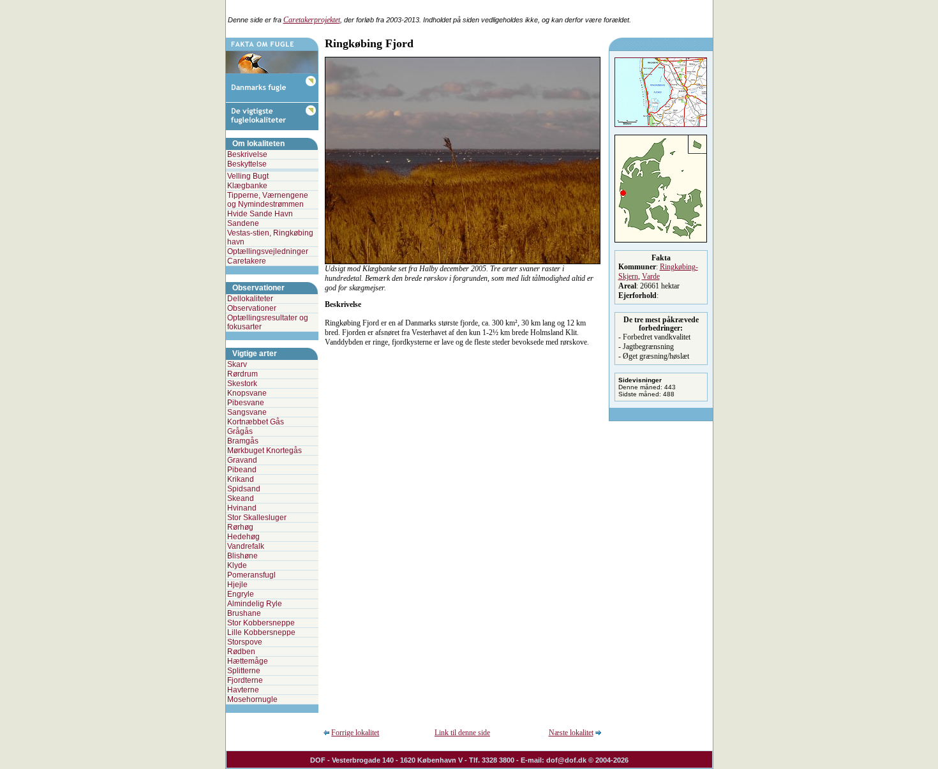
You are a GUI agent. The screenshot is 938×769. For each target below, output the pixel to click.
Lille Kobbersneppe (261, 632)
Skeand (240, 498)
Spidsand (243, 488)
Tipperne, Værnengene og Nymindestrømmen (267, 200)
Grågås (240, 431)
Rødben (241, 651)
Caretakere (246, 261)
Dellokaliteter (250, 298)
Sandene (243, 223)
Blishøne (242, 555)
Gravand (242, 460)
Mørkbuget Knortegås (264, 450)
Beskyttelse (247, 164)
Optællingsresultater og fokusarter (267, 322)
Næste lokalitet (571, 732)
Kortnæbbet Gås (255, 421)
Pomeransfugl (251, 575)
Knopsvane (247, 393)
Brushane (244, 613)
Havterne (243, 689)
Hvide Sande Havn (260, 213)
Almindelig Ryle (254, 603)
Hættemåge (247, 661)
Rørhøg (240, 527)
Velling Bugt (248, 176)
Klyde (237, 565)
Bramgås (242, 441)
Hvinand (242, 508)
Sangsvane (247, 412)
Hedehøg (243, 536)
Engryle (240, 594)
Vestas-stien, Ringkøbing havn (270, 237)
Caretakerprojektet (311, 19)
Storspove (244, 642)
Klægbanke (247, 185)
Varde (651, 276)
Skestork (242, 383)
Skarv (237, 364)
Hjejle (237, 584)
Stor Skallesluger (257, 517)
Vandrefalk (245, 546)
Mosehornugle (252, 699)
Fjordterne (245, 680)
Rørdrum (242, 374)
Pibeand (242, 469)
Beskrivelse (247, 154)
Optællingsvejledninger (267, 251)
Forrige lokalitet (355, 732)
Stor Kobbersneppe (261, 622)
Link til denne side (462, 732)
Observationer (251, 308)
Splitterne (243, 670)
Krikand (240, 479)
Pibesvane (245, 402)
